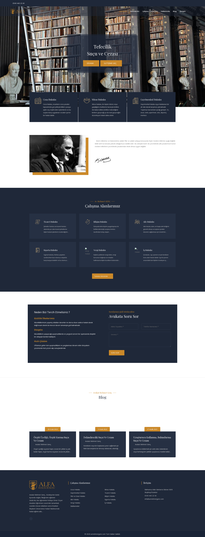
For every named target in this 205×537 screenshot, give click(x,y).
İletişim (183, 11)
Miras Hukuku (99, 99)
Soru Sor (115, 353)
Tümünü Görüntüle (101, 276)
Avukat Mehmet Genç (43, 441)
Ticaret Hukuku (51, 222)
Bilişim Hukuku (100, 222)
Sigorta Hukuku (51, 250)
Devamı (90, 63)
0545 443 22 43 (19, 3)
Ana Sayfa (123, 11)
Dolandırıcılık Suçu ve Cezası (49, 437)
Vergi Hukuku (100, 250)
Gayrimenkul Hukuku (151, 99)
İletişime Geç (110, 63)
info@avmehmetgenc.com (154, 499)
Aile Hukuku (148, 222)
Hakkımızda (165, 11)
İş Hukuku (147, 250)
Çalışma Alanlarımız (150, 11)
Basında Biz (134, 11)
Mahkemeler (75, 506)
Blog (175, 11)
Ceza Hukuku (49, 99)
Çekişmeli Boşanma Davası (148, 437)
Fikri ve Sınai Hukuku (77, 496)
